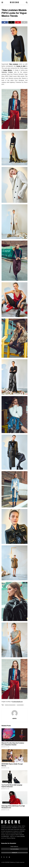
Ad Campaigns (6, 781)
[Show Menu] (2, 2)
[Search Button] (26, 2)
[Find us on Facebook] (1, 857)
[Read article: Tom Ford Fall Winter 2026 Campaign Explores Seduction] (14, 776)
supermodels (20, 704)
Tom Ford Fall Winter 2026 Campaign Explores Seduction (12, 786)
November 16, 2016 (6, 19)
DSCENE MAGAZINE (7, 760)
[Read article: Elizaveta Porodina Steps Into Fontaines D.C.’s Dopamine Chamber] (14, 734)
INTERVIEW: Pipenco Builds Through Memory (12, 765)
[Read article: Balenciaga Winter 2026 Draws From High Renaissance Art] (14, 797)
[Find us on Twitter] (4, 857)
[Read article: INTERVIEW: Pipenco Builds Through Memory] (14, 755)
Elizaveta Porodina (8, 739)
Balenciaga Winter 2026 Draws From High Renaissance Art (13, 806)
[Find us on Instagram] (6, 857)
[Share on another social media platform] (24, 22)
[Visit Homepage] (14, 2)
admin (14, 718)
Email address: (14, 846)
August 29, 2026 (5, 746)
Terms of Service (11, 838)
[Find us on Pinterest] (9, 857)
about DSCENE (21, 836)
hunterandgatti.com (17, 701)
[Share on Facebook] (5, 22)
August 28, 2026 (5, 767)
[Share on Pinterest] (18, 22)
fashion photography (10, 704)
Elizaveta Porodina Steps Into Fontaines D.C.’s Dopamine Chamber (13, 744)
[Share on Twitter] (11, 22)
